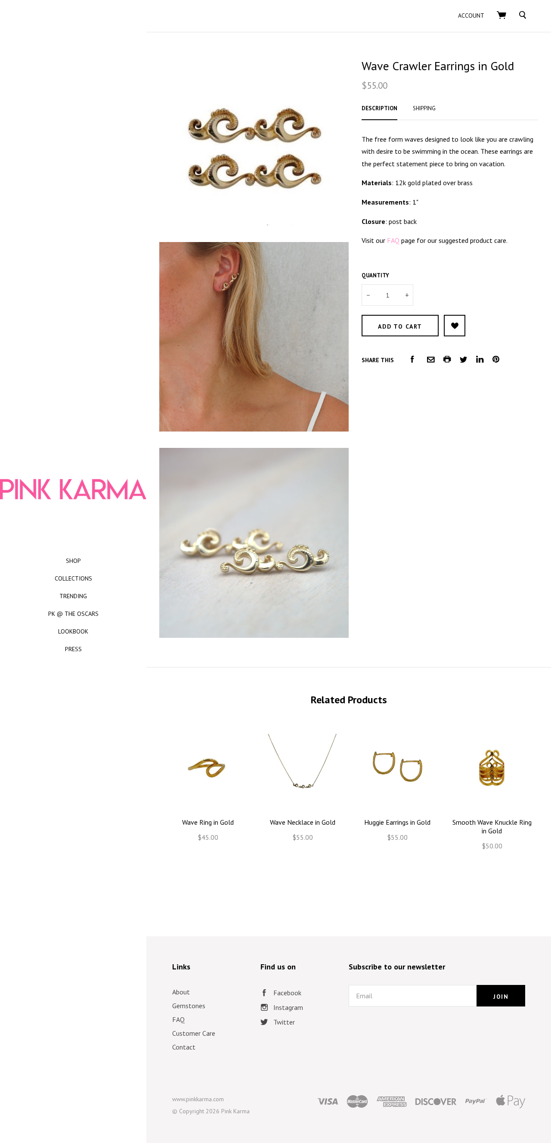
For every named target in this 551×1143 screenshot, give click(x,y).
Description (379, 108)
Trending (73, 596)
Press (73, 649)
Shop (73, 561)
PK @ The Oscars (73, 614)
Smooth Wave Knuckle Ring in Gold (492, 826)
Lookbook (73, 631)
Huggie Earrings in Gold (397, 822)
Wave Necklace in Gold (302, 822)
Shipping (424, 108)
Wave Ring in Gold (208, 822)
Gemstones (188, 1005)
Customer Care (193, 1033)
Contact (183, 1047)
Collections (73, 578)
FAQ (178, 1019)
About (181, 992)
